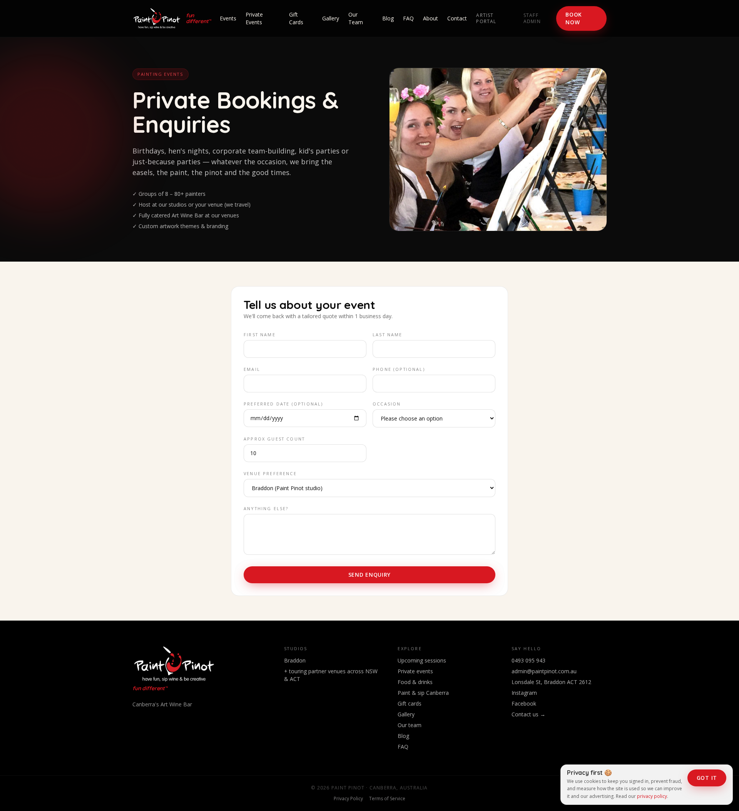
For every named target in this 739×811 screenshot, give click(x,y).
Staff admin (532, 18)
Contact (457, 18)
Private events (415, 671)
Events (228, 18)
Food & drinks (415, 682)
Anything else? (266, 508)
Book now (573, 18)
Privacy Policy (348, 799)
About (430, 18)
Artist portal (486, 18)
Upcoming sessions (422, 660)
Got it (707, 777)
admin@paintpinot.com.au (544, 671)
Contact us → (528, 714)
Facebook (524, 703)
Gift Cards (296, 18)
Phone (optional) (399, 369)
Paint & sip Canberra (423, 692)
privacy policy (652, 796)
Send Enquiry (369, 574)
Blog (388, 18)
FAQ (408, 18)
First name (260, 334)
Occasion (387, 404)
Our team (409, 725)
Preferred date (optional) (283, 404)
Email (252, 369)
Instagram (524, 692)
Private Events (254, 18)
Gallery (330, 18)
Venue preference (270, 473)
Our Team (355, 18)
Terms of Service (387, 799)
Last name (388, 334)
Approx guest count (274, 439)
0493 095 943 (528, 660)
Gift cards (409, 703)
